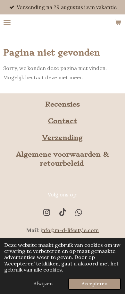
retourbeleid (62, 163)
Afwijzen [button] (43, 284)
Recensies (62, 104)
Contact (62, 121)
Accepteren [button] (94, 284)
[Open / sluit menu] (7, 22)
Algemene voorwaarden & (62, 154)
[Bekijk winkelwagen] (118, 22)
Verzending (62, 138)
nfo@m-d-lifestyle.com (70, 230)
